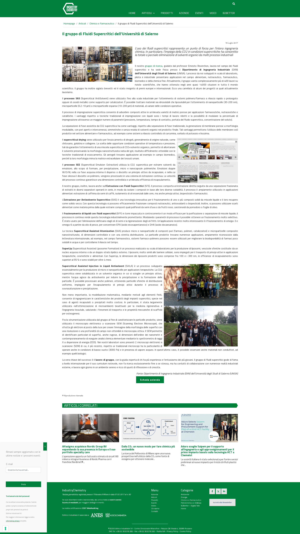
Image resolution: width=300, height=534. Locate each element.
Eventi (154, 502)
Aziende (154, 494)
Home (132, 13)
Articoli (82, 23)
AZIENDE (184, 13)
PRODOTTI (167, 13)
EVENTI (199, 13)
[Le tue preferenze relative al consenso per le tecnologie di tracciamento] (5, 528)
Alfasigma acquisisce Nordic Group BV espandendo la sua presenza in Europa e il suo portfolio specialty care (88, 449)
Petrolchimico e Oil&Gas (191, 502)
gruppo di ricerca (153, 66)
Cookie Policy (185, 531)
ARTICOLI (147, 13)
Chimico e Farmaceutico (102, 23)
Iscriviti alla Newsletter (222, 502)
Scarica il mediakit (70, 502)
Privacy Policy (172, 531)
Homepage (69, 23)
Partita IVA (161, 531)
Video (153, 505)
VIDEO (213, 13)
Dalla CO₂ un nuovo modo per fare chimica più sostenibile (148, 447)
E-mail (9, 464)
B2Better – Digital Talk (190, 505)
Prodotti (154, 500)
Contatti (154, 511)
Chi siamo (155, 508)
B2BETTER (229, 13)
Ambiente (185, 494)
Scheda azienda (150, 380)
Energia (184, 497)
